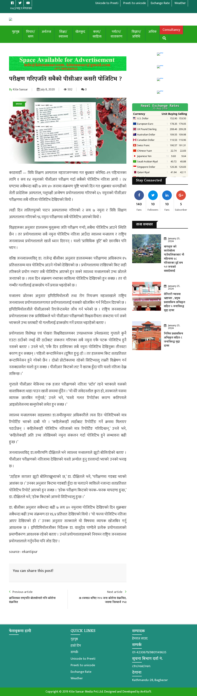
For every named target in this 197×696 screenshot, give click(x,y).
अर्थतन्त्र (46, 32)
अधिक (152, 32)
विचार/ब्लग (30, 34)
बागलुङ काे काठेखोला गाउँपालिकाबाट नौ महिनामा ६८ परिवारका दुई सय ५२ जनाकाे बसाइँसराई (174, 259)
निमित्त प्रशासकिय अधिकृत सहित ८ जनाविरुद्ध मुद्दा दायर (173, 340)
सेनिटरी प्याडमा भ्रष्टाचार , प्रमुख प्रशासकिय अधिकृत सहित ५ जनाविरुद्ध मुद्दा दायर (174, 302)
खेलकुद (80, 32)
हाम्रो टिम (76, 645)
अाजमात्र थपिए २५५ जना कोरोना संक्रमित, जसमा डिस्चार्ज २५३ (102, 600)
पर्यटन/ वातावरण (116, 34)
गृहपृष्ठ (15, 32)
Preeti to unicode (83, 665)
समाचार (19, 104)
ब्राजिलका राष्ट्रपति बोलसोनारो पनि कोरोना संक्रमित (32, 600)
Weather (77, 678)
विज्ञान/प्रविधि (136, 34)
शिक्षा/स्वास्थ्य (63, 34)
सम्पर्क (74, 652)
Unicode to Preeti (83, 658)
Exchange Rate (81, 671)
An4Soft (145, 691)
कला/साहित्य (97, 34)
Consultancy (171, 30)
